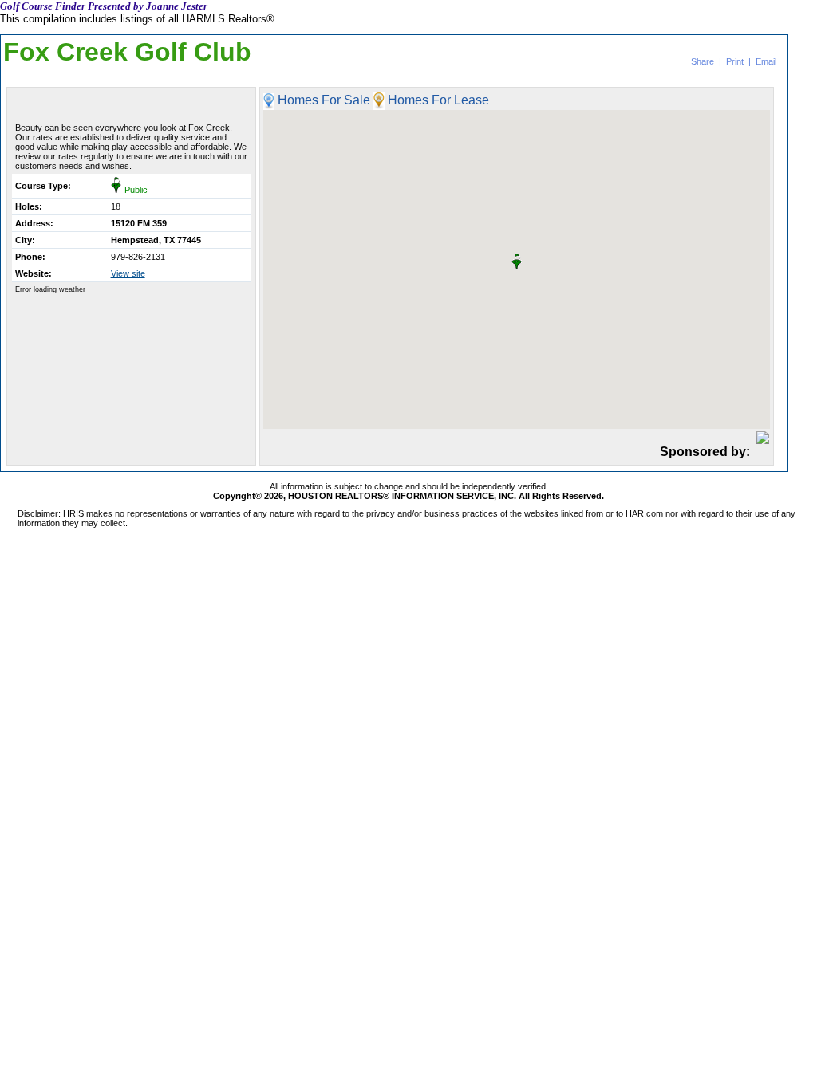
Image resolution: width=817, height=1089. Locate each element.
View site (128, 273)
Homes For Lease (438, 101)
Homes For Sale (324, 101)
